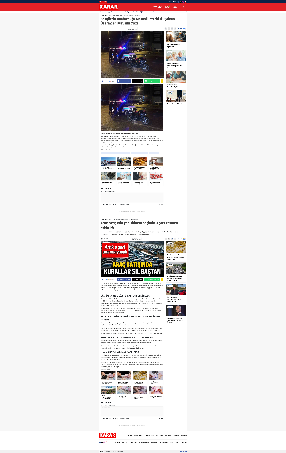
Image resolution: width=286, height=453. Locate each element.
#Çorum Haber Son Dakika (109, 153)
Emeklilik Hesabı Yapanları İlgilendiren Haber (174, 66)
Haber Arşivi (184, 442)
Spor (119, 12)
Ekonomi (113, 12)
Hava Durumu (154, 442)
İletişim (174, 1)
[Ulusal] (176, 36)
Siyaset (129, 12)
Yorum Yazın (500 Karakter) (108, 191)
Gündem (101, 12)
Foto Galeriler (111, 1)
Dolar (167, 6)
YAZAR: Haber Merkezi (105, 369)
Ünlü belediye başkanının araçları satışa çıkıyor (174, 299)
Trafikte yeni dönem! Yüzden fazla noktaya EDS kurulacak (174, 278)
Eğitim (142, 12)
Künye (170, 1)
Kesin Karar (104, 15)
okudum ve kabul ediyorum (115, 204)
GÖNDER (161, 205)
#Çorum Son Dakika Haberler (139, 153)
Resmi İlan (136, 12)
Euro (175, 6)
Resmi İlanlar (184, 435)
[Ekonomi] (176, 247)
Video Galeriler (118, 1)
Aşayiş (108, 12)
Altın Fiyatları (125, 442)
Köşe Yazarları (126, 1)
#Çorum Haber (154, 153)
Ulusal (124, 12)
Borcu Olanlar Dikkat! (174, 104)
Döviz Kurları (117, 442)
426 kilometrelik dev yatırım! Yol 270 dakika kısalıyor (175, 321)
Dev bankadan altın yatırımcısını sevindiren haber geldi (175, 257)
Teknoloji (135, 435)
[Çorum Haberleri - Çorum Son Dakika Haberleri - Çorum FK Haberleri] (107, 435)
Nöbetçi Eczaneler (164, 442)
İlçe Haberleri (150, 12)
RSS (102, 451)
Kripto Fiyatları (133, 442)
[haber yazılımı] (183, 451)
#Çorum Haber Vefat (124, 153)
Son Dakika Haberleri (144, 442)
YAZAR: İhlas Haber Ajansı (106, 149)
